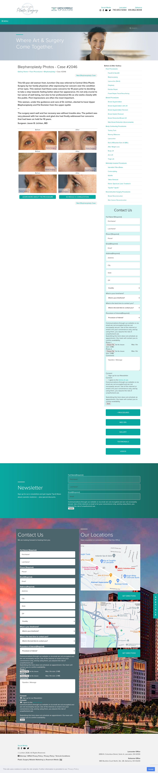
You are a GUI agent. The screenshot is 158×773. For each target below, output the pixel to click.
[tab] (123, 412)
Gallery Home (23, 72)
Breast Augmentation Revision (118, 110)
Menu (5, 21)
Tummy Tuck (112, 130)
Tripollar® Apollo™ (113, 188)
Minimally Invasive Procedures (116, 163)
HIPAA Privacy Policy (35, 756)
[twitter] (110, 10)
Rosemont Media (52, 760)
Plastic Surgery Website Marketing (30, 760)
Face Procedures (36, 72)
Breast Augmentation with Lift (117, 106)
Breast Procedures (112, 98)
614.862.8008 (135, 10)
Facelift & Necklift (113, 73)
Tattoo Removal (113, 179)
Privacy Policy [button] (73, 769)
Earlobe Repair (113, 89)
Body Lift (111, 151)
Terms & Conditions (62, 756)
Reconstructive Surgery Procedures (118, 192)
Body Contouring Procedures (116, 126)
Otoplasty (111, 85)
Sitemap (23, 756)
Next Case (86, 75)
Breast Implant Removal (115, 114)
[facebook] (103, 10)
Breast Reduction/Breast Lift (117, 118)
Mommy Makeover (114, 134)
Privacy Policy (49, 756)
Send (108, 404)
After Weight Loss (114, 147)
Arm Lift (110, 155)
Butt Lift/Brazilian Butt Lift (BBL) (118, 143)
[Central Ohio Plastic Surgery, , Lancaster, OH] (27, 9)
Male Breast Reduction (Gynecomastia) (120, 122)
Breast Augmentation (115, 102)
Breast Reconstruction (115, 196)
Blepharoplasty (49, 72)
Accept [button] (150, 769)
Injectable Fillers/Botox (115, 167)
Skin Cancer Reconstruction (117, 200)
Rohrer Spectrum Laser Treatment (119, 184)
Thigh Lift (111, 159)
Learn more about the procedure (37, 197)
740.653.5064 (120, 10)
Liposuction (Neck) (114, 81)
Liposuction (112, 139)
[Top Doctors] (62, 9)
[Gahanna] (110, 624)
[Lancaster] (110, 567)
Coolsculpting (112, 171)
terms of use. (124, 380)
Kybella (110, 175)
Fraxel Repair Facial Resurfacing (118, 93)
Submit (71, 508)
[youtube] (106, 10)
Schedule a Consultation (77, 197)
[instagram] (100, 10)
